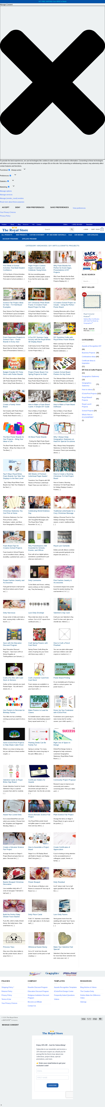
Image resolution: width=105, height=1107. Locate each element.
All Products (7, 235)
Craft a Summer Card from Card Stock (38, 679)
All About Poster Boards (37, 437)
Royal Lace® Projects (86, 405)
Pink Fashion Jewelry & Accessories (63, 581)
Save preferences (59, 207)
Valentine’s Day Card (62, 613)
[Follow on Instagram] (96, 224)
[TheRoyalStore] (20, 229)
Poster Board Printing (62, 678)
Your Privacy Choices (8, 212)
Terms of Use (6, 999)
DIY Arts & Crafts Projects (92, 370)
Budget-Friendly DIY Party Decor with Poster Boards (13, 373)
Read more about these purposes (12, 202)
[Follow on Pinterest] (100, 224)
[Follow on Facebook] (94, 224)
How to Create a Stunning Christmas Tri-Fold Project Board (64, 476)
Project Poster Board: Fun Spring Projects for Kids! (38, 373)
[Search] (96, 281)
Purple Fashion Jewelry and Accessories (13, 581)
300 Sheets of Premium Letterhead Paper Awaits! (37, 475)
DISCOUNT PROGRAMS (10, 239)
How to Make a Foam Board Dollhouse (64, 406)
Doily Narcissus (9, 613)
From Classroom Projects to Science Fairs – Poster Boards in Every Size (14, 339)
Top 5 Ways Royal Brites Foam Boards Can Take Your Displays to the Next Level (14, 476)
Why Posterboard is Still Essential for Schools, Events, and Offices (37, 548)
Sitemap (83, 1002)
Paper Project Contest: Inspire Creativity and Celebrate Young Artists (37, 268)
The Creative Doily (87, 991)
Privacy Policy (5, 216)
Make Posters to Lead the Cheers (38, 711)
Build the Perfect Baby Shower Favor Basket (11, 916)
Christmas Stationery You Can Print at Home (13, 512)
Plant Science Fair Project (64, 815)
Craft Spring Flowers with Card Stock (38, 644)
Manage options (6, 191)
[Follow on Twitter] (98, 224)
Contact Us (32, 1006)
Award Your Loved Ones (12, 815)
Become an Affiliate (35, 1002)
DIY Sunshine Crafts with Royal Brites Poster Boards (64, 338)
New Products (21, 235)
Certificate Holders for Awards (36, 781)
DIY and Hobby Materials (56, 235)
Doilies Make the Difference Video (90, 996)
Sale (70, 235)
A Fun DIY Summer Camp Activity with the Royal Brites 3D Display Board (39, 339)
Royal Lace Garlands (62, 546)
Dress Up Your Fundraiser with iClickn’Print (63, 711)
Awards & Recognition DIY (91, 346)
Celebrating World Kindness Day (39, 512)
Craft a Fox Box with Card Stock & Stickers (13, 679)
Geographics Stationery (90, 376)
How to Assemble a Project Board (38, 848)
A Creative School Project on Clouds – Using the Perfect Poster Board (65, 305)
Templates (4, 224)
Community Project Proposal (64, 780)
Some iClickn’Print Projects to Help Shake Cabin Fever (13, 744)
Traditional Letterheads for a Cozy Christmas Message (64, 512)
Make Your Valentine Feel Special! (63, 948)
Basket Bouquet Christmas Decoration (13, 883)
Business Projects (88, 353)
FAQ (33, 224)
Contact (39, 224)
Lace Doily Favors (60, 914)
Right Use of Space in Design (62, 744)
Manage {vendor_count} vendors (12, 198)
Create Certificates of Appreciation (62, 848)
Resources (25, 224)
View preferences (35, 207)
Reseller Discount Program (37, 987)
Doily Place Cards (35, 914)
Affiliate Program (29, 239)
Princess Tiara (8, 947)
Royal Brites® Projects (87, 399)
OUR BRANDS (79, 235)
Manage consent (10, 1025)
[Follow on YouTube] (102, 224)
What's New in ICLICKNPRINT (88, 416)
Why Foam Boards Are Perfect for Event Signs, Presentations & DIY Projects (63, 269)
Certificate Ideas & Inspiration (88, 362)
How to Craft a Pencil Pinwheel (62, 644)
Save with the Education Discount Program (12, 644)
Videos (56, 999)
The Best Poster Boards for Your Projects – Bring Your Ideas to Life (13, 439)
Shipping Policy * (8, 987)
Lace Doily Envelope (36, 613)
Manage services (6, 195)
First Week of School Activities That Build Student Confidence (14, 268)
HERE (58, 1)
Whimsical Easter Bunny (37, 947)
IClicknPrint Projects (89, 393)
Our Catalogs (92, 235)
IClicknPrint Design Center (63, 991)
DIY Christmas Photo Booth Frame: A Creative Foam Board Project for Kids (38, 305)
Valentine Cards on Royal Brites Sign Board (12, 781)
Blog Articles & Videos (88, 987)
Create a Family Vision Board (12, 406)
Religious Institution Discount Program (38, 996)
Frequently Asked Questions (64, 995)
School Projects (87, 411)
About (12, 224)
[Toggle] (100, 352)
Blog (19, 224)
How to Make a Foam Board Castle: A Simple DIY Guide (39, 406)
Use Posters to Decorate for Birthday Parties (14, 711)
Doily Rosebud (59, 882)
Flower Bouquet (34, 882)
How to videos (87, 389)
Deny (17, 207)
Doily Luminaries (34, 580)
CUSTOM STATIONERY (37, 235)
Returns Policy (7, 991)
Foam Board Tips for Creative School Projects (12, 547)
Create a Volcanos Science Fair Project (13, 848)
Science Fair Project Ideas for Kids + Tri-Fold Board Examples (13, 305)
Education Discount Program (38, 991)
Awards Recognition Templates (65, 987)
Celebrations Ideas (89, 357)
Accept (5, 207)
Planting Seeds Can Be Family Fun (37, 744)
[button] (52, 82)
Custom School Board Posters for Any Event (62, 373)
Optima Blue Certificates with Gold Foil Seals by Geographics (91, 321)
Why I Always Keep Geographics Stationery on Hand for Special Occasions (64, 439)
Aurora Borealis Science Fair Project (39, 816)
